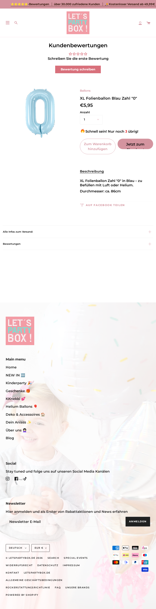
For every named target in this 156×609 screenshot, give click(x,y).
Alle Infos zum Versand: (18, 231)
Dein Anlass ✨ (18, 422)
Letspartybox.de (37, 572)
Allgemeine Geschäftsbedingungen (34, 580)
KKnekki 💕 (15, 399)
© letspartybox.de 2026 (24, 558)
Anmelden (138, 521)
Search (53, 558)
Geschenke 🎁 (18, 391)
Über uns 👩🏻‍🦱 (16, 430)
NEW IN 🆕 (15, 375)
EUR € (39, 548)
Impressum (71, 565)
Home (11, 367)
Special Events (76, 558)
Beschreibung (92, 171)
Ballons (85, 90)
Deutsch (16, 548)
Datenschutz (47, 565)
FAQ (58, 587)
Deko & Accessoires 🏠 (25, 414)
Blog (10, 438)
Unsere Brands (77, 587)
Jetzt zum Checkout (135, 145)
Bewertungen (12, 243)
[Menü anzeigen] (7, 22)
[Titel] (140, 23)
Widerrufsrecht (19, 565)
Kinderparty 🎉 (19, 383)
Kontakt (12, 572)
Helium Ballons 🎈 (22, 406)
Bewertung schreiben (78, 69)
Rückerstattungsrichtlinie (28, 587)
